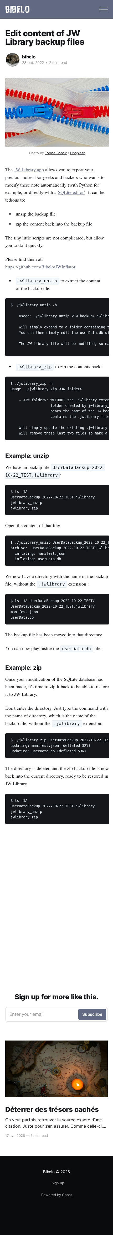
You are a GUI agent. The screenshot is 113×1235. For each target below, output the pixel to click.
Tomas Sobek (56, 153)
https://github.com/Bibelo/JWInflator (40, 266)
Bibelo (49, 1171)
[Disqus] (57, 903)
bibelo (28, 56)
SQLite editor (71, 192)
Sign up (58, 1183)
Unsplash (77, 153)
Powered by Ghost (56, 1195)
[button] (103, 9)
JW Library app (29, 169)
